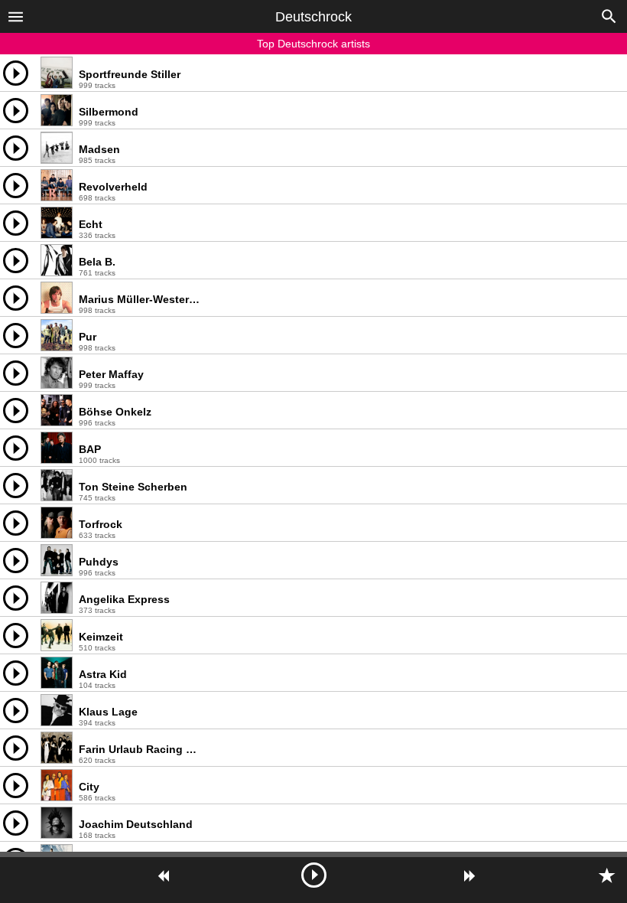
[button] (15, 16)
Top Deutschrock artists (313, 43)
